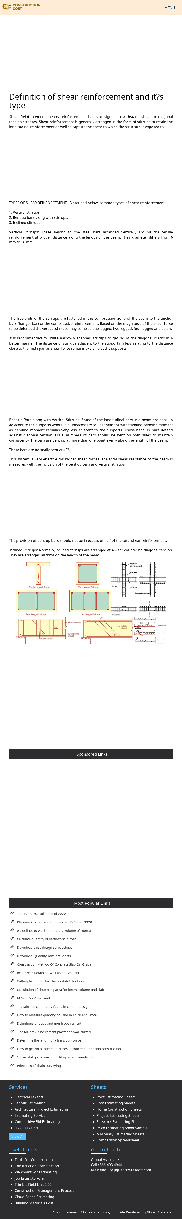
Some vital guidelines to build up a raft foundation (55, 1057)
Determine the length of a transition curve (49, 1040)
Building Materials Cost (34, 1203)
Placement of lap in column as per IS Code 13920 (54, 922)
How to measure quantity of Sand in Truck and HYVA (57, 1015)
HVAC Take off (26, 1127)
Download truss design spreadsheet (44, 947)
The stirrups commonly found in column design (53, 1006)
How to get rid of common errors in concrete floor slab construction (69, 1048)
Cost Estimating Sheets (116, 1103)
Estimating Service (30, 1115)
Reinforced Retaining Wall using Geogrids (48, 972)
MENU (169, 7)
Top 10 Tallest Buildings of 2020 (41, 913)
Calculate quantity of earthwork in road (47, 939)
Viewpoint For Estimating (36, 1172)
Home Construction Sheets (119, 1109)
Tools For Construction (34, 1159)
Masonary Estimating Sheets (120, 1134)
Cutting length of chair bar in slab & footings (51, 981)
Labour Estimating (30, 1103)
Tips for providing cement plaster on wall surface (54, 1032)
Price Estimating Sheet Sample (122, 1127)
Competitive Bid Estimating (37, 1121)
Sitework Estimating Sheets (119, 1121)
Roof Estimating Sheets (116, 1097)
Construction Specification (37, 1165)
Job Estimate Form (30, 1178)
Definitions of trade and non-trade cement (49, 1023)
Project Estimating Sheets (118, 1115)
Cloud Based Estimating (34, 1196)
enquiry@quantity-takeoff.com (125, 1169)
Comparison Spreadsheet (118, 1140)
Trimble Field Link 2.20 (33, 1184)
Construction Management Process (44, 1190)
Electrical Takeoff (29, 1097)
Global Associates (160, 1212)
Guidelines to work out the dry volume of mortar (54, 930)
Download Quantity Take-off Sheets (44, 956)
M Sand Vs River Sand (33, 998)
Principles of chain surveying (39, 1065)
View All (17, 1136)
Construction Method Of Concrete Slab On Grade (54, 964)
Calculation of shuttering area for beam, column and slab (60, 989)
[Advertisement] (91, 51)
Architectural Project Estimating (41, 1109)
